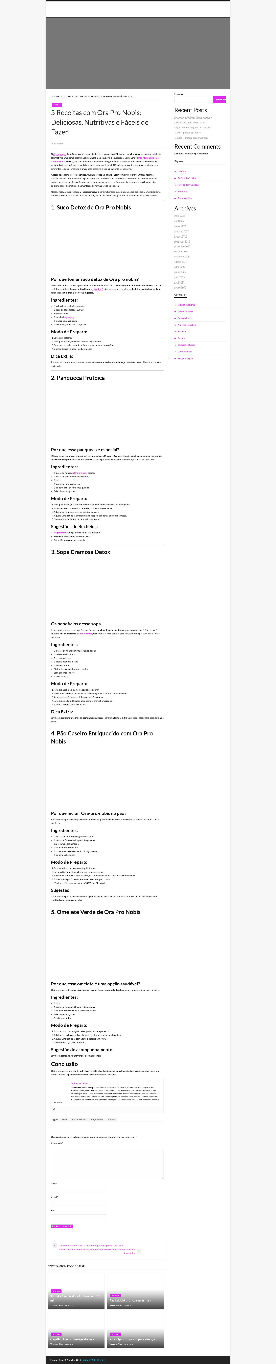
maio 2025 (179, 277)
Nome (54, 1183)
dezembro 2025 (182, 241)
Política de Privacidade (189, 184)
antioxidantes (85, 633)
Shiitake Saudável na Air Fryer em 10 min (74, 1298)
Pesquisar (178, 94)
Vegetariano (60, 532)
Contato (182, 171)
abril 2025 (179, 282)
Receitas (67, 96)
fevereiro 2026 (181, 231)
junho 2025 (180, 271)
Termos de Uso (185, 198)
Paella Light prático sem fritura (130, 1300)
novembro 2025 (182, 246)
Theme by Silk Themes (93, 1359)
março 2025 (180, 287)
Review (181, 338)
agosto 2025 (180, 261)
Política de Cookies (187, 178)
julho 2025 (179, 266)
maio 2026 (179, 215)
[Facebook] (54, 1109)
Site (52, 1210)
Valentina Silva (56, 1305)
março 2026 (180, 225)
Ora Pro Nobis (79, 1119)
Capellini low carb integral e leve (72, 1339)
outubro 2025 (181, 251)
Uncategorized (185, 351)
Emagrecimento (185, 318)
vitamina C (97, 289)
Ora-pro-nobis (80, 472)
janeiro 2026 (180, 236)
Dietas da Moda (185, 311)
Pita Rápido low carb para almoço (132, 1339)
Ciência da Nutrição (187, 304)
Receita (111, 1119)
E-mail (54, 1197)
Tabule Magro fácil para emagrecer (191, 137)
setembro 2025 (181, 256)
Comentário (57, 1143)
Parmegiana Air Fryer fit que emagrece (193, 117)
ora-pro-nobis (97, 1119)
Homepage (55, 96)
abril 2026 (179, 220)
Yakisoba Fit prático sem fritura (189, 122)
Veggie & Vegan (185, 358)
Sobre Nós (183, 191)
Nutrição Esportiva (187, 325)
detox (64, 1119)
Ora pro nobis (59, 154)
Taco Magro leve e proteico (187, 132)
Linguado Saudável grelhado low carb (192, 127)
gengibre (69, 317)
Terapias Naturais (186, 345)
